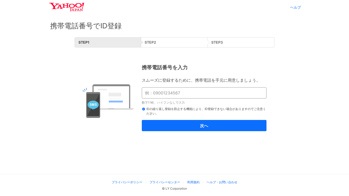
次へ (204, 125)
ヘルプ (295, 7)
